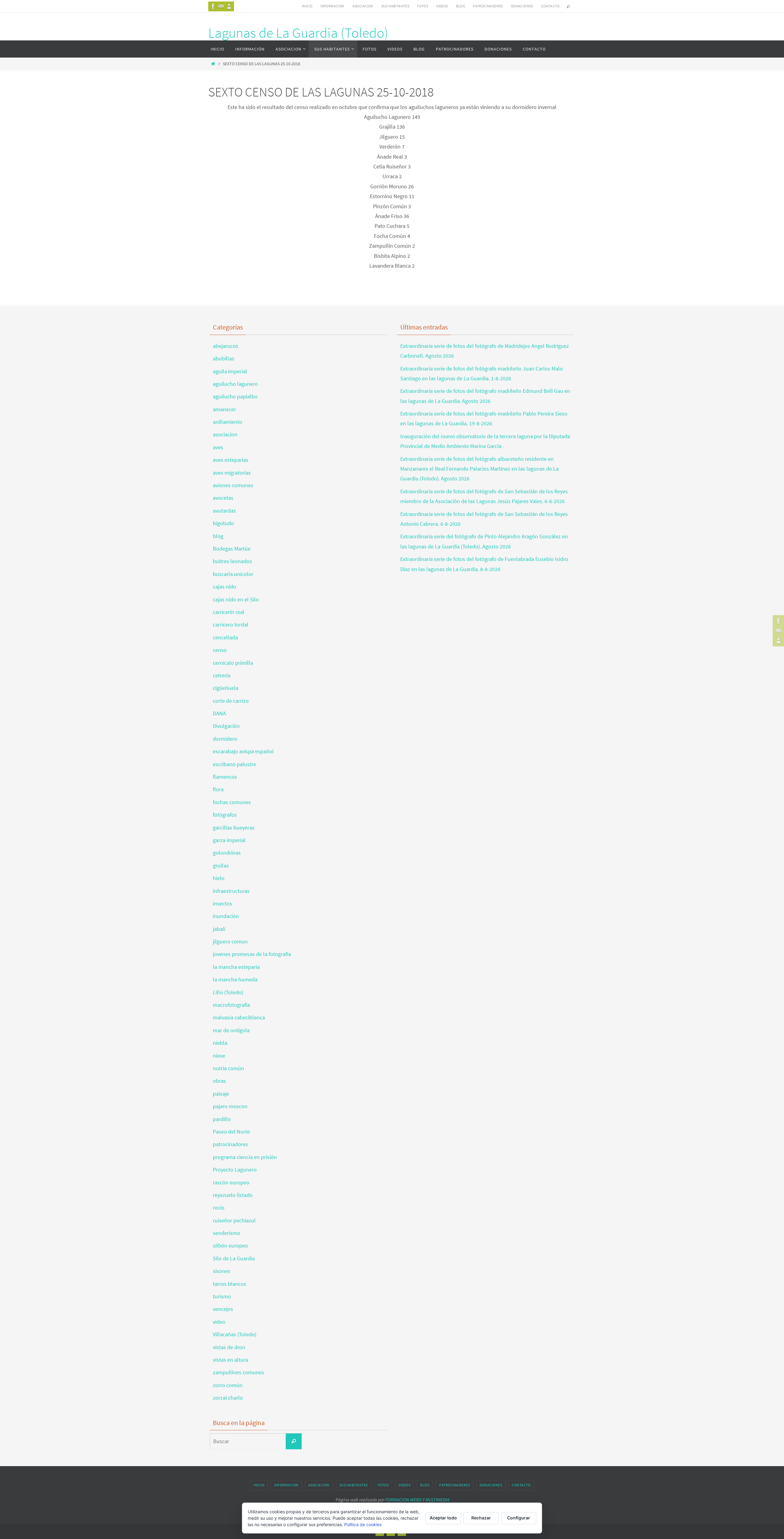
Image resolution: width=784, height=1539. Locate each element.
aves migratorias (232, 472)
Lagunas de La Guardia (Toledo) (298, 33)
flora (218, 789)
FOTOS (422, 6)
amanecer (224, 409)
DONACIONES (522, 6)
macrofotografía (231, 1004)
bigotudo (223, 523)
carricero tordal (230, 624)
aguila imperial (230, 371)
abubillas (223, 358)
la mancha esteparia (236, 966)
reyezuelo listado (233, 1194)
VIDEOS (442, 6)
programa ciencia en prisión (245, 1157)
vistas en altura (230, 1359)
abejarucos (225, 345)
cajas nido (224, 586)
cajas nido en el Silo (236, 599)
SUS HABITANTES (395, 6)
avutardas (224, 510)
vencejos (223, 1308)
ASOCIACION (362, 6)
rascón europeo (231, 1182)
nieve (219, 1055)
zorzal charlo (228, 1397)
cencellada (225, 637)
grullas (221, 865)
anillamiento (227, 421)
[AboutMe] (229, 6)
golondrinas (227, 852)
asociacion (225, 434)
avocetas (223, 497)
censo (220, 649)
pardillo (222, 1119)
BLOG (460, 6)
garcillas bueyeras (233, 827)
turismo (222, 1296)
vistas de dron (229, 1347)
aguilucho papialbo (235, 396)
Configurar (518, 1517)
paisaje (221, 1093)
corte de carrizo (231, 700)
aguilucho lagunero (235, 383)
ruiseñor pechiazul (234, 1220)
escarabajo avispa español (243, 751)
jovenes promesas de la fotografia (252, 954)
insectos (222, 903)
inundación (226, 916)
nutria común (228, 1068)
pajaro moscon (230, 1106)
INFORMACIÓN (332, 6)
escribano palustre (234, 764)
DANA (219, 713)
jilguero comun (230, 941)
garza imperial (229, 840)
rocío (218, 1207)
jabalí (219, 928)
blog (218, 536)
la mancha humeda (235, 979)
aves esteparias (230, 459)
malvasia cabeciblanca (239, 1017)
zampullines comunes (238, 1372)
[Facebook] (213, 6)
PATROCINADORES (488, 6)
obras (219, 1080)
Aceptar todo (443, 1517)
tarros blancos (229, 1283)
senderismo (226, 1232)
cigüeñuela (225, 687)
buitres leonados (232, 561)
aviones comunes (233, 485)
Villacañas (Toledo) (234, 1334)
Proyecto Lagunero (235, 1169)
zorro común (228, 1385)
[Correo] (221, 6)
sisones (221, 1270)
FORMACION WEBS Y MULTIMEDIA (417, 1500)
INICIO (307, 6)
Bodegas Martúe (232, 548)
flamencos (225, 776)
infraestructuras (231, 890)
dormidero (225, 738)
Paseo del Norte (231, 1131)
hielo (218, 878)
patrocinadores (230, 1144)
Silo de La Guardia (234, 1258)
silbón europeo (230, 1245)
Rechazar (481, 1517)
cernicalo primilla (233, 662)
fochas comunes (232, 802)
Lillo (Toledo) (228, 992)
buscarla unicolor (233, 574)
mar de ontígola (231, 1030)
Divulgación (226, 725)
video (219, 1321)
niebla (220, 1042)
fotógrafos (225, 814)
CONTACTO (550, 6)
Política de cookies (363, 1524)
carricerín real (228, 611)
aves (218, 447)
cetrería (221, 675)
